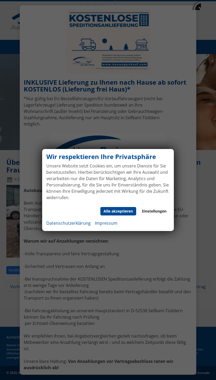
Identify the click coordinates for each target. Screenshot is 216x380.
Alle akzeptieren (118, 211)
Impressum (106, 223)
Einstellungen (154, 211)
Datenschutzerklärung (68, 223)
